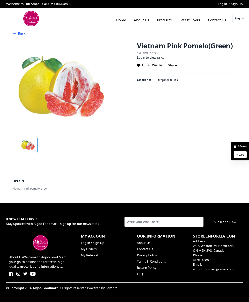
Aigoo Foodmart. (46, 288)
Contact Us (217, 20)
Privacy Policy (147, 255)
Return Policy (146, 267)
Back (21, 33)
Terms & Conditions (151, 261)
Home (121, 20)
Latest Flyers (190, 20)
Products (164, 20)
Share (172, 65)
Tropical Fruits (168, 80)
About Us (141, 20)
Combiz (111, 288)
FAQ (140, 274)
